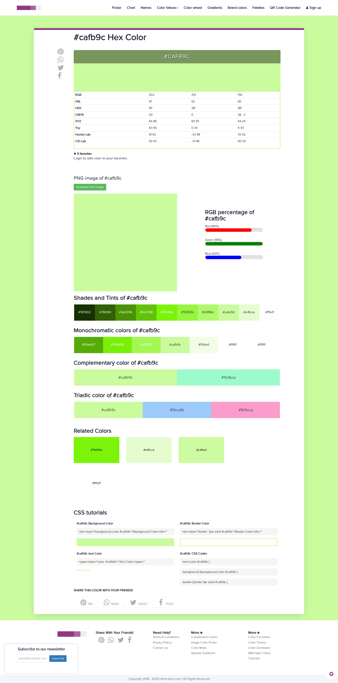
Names (146, 8)
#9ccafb (177, 410)
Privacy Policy (162, 642)
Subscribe (58, 658)
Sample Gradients (203, 653)
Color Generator (259, 648)
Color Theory (257, 642)
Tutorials (254, 658)
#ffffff (232, 345)
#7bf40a (167, 312)
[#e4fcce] (152, 439)
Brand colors (237, 8)
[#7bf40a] (99, 439)
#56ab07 (88, 345)
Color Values (166, 8)
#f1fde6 (203, 345)
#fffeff (269, 312)
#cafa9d (229, 312)
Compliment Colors (204, 637)
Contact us (160, 648)
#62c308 (146, 312)
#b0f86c (208, 312)
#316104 (105, 312)
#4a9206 (125, 312)
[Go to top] (331, 674)
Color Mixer (199, 648)
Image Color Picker (204, 642)
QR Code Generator (285, 8)
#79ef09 (117, 345)
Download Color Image (90, 187)
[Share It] (60, 77)
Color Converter (259, 637)
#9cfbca (228, 377)
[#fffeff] (99, 472)
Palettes (258, 8)
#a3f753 (146, 345)
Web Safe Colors (259, 653)
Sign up (314, 8)
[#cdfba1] (204, 439)
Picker (116, 8)
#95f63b (187, 312)
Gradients (215, 8)
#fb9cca (246, 410)
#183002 (84, 312)
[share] (61, 61)
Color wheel (193, 8)
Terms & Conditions (166, 637)
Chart (131, 8)
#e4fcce (249, 312)
